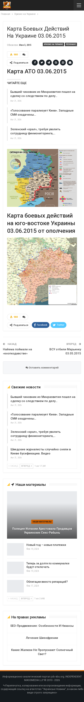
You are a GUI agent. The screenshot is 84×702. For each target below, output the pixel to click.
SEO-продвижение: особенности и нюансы (42, 626)
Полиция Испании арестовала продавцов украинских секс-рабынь (42, 531)
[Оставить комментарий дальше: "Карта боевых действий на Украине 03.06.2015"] (24, 54)
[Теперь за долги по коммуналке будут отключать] (15, 568)
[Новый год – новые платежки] (15, 549)
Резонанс (71, 44)
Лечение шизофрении (42, 638)
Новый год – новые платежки (46, 544)
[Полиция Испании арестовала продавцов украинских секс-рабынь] (42, 515)
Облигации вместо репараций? (47, 581)
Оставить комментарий (43, 367)
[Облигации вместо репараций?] (15, 586)
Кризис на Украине (53, 44)
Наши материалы (42, 522)
